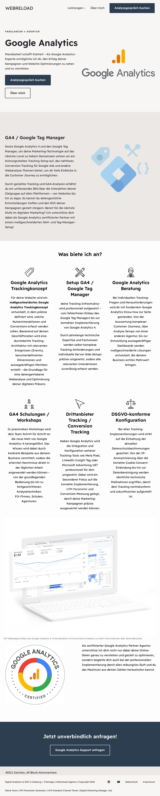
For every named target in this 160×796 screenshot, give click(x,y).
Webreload (19, 8)
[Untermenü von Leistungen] (84, 8)
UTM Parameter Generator (32, 790)
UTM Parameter (77, 489)
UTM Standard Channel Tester (63, 790)
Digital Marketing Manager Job (96, 790)
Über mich (17, 93)
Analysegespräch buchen (132, 8)
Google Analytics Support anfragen (80, 750)
